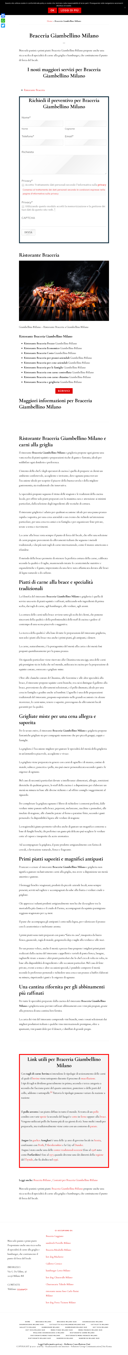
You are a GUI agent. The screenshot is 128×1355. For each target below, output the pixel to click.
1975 (51, 1154)
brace (103, 1116)
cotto (74, 1116)
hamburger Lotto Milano (58, 1270)
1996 (55, 1159)
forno (83, 1116)
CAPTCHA (28, 218)
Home (50, 21)
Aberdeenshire (54, 1145)
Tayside (29, 1159)
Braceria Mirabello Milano (58, 1249)
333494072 (22, 1289)
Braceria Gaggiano (54, 1236)
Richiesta (28, 152)
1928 (93, 1150)
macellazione (88, 1078)
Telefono (28, 136)
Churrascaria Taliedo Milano (60, 1284)
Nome (26, 117)
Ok (52, 10)
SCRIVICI (64, 390)
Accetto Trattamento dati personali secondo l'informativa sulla (65, 184)
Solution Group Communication (86, 1346)
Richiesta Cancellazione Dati (77, 1344)
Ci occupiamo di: (64, 1230)
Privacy (27, 180)
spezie (43, 1116)
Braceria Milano (42, 1180)
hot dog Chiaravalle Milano (59, 1277)
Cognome (70, 129)
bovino (36, 1078)
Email (69, 136)
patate (93, 1126)
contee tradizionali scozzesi (68, 1150)
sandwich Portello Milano (58, 1243)
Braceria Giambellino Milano (67, 1188)
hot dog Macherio (54, 1256)
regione (99, 1154)
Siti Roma (107, 1346)
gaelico (36, 1140)
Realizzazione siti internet (57, 1346)
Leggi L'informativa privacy (50, 1344)
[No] (125, 7)
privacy (102, 184)
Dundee (79, 1145)
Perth (41, 1145)
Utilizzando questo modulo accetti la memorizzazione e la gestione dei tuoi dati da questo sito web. (63, 208)
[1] (51, 1092)
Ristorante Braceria (34, 90)
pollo (96, 1111)
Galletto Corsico (54, 1263)
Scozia (97, 1140)
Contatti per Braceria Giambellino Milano (75, 1180)
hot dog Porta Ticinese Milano (61, 1302)
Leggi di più (70, 10)
